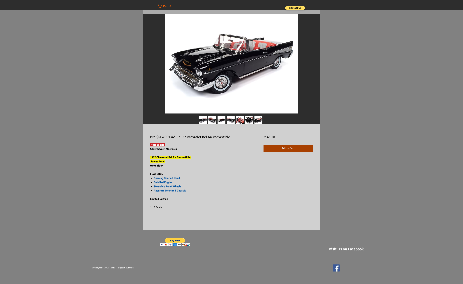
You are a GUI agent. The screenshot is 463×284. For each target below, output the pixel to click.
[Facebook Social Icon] (336, 268)
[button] (167, 6)
